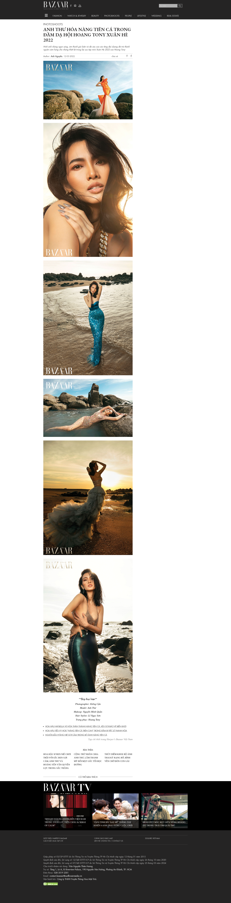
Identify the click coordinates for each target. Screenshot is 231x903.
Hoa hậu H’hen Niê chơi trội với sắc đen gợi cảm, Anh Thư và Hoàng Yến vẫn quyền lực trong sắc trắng (57, 761)
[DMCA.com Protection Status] (50, 883)
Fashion (57, 16)
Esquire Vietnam (152, 838)
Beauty (95, 16)
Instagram (75, 6)
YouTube (79, 6)
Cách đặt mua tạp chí (53, 841)
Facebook (71, 6)
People (128, 16)
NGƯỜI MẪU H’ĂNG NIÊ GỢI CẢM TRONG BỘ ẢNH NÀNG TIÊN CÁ (76, 734)
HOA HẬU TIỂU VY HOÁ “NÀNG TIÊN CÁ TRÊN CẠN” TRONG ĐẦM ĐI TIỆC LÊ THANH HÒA (86, 730)
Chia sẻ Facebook (131, 56)
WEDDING (156, 16)
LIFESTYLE (141, 16)
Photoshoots (112, 16)
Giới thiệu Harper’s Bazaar (55, 838)
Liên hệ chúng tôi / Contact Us (108, 841)
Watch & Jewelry (76, 16)
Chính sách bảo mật (103, 838)
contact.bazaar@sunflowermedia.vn (66, 875)
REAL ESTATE (173, 16)
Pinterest (127, 56)
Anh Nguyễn (56, 56)
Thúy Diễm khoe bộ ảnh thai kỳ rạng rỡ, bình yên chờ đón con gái (118, 757)
